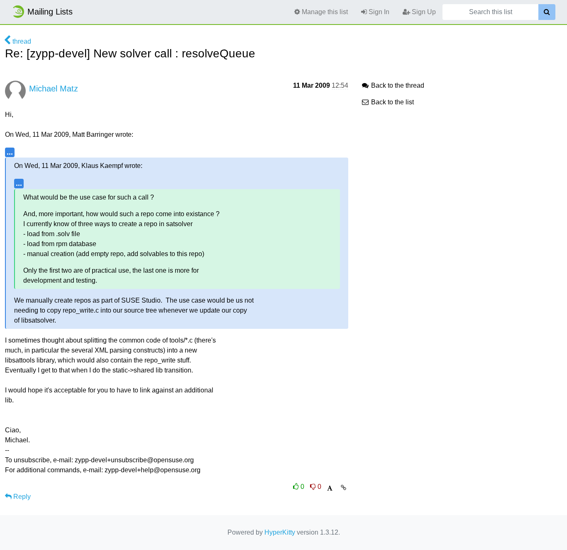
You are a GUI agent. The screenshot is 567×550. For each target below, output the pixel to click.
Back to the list (391, 102)
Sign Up (423, 11)
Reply (21, 496)
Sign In (378, 11)
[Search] (546, 12)
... (10, 152)
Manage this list (324, 11)
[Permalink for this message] (343, 487)
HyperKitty (279, 532)
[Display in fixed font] (329, 488)
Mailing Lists (50, 11)
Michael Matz (53, 88)
